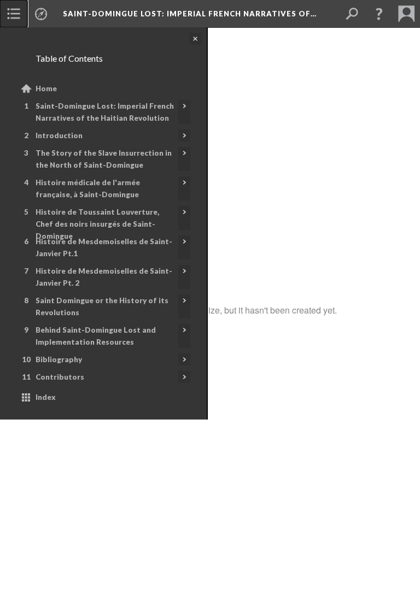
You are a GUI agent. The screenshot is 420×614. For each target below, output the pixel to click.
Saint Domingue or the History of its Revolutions (102, 306)
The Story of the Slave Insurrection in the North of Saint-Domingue (104, 159)
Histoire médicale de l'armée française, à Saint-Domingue (88, 188)
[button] (379, 13)
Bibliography (59, 359)
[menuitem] (13, 13)
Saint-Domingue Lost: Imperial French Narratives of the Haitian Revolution (105, 112)
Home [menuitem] (46, 88)
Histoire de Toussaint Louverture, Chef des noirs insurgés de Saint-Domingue (97, 224)
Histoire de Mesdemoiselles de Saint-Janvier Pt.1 (104, 247)
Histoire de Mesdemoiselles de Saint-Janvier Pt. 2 (104, 277)
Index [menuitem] (46, 397)
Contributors (60, 377)
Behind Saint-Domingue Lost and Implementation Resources (96, 336)
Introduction (59, 135)
